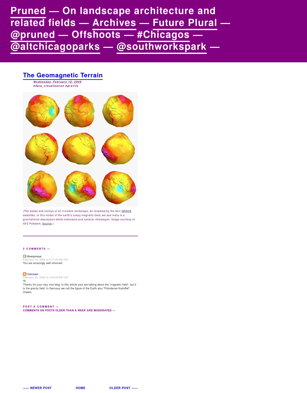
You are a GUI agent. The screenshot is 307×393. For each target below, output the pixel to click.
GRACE (127, 211)
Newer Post (41, 388)
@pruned (32, 34)
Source (47, 223)
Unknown (32, 274)
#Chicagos (163, 34)
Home (80, 388)
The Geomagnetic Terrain (63, 74)
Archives (114, 22)
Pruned (28, 10)
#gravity (72, 86)
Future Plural (185, 22)
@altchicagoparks (55, 46)
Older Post (120, 388)
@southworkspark (162, 46)
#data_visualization (48, 86)
